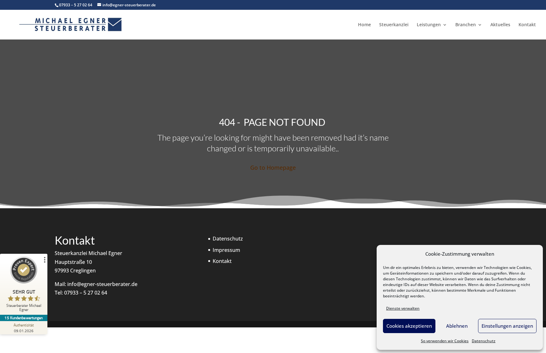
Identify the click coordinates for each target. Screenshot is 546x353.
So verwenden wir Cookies (445, 341)
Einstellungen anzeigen (507, 326)
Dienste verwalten (403, 308)
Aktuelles (500, 24)
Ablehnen (457, 326)
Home (364, 24)
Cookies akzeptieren (409, 326)
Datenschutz (483, 341)
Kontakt (527, 24)
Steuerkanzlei (394, 24)
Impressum (226, 249)
